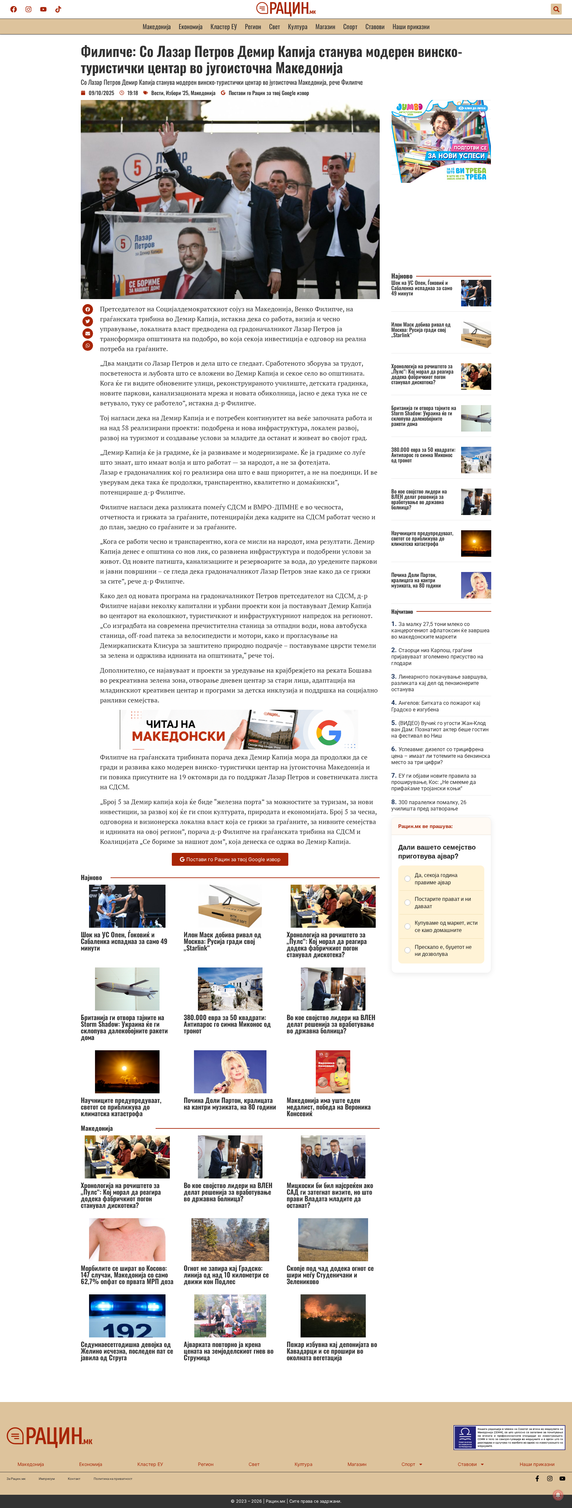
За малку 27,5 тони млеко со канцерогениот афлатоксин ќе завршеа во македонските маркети (440, 630)
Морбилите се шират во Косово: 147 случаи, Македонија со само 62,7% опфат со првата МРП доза (127, 1274)
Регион (253, 26)
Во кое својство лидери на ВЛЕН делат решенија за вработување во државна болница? (331, 1023)
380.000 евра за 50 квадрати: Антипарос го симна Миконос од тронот (227, 1023)
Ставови (375, 26)
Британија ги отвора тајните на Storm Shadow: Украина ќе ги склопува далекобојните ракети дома (124, 1027)
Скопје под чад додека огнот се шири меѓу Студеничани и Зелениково (330, 1274)
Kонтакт (74, 1479)
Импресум (47, 1479)
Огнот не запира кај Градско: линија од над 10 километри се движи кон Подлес (226, 1274)
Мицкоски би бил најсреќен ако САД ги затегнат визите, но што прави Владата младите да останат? (330, 1195)
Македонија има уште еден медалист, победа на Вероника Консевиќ (329, 1106)
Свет (274, 26)
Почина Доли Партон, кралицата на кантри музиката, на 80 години (230, 1103)
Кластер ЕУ (224, 26)
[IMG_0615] (441, 181)
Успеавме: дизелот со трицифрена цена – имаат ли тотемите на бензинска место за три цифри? (440, 755)
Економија (191, 26)
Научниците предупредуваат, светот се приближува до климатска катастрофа (121, 1106)
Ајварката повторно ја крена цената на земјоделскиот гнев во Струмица (228, 1350)
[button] (556, 9)
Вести (157, 93)
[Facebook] (13, 9)
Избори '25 (177, 93)
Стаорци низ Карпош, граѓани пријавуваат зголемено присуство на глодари (437, 656)
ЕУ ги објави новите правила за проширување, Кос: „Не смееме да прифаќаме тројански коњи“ (433, 782)
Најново (91, 877)
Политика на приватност (113, 1479)
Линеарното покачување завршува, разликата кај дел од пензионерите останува (439, 683)
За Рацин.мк (16, 1479)
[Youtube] (43, 9)
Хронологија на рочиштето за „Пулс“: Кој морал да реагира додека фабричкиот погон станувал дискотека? (327, 944)
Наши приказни (411, 26)
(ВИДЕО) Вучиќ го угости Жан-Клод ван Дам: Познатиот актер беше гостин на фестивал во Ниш (440, 729)
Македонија (157, 26)
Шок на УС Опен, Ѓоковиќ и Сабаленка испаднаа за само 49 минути (124, 941)
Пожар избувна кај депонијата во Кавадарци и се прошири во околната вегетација (332, 1350)
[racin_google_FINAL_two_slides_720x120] (239, 747)
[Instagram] (28, 9)
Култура (298, 26)
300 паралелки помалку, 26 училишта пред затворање (428, 805)
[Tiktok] (58, 9)
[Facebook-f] (537, 1479)
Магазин (325, 26)
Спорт (350, 26)
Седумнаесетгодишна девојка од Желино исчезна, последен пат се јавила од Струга (127, 1350)
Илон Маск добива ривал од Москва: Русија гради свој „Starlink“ (222, 941)
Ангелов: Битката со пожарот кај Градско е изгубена (435, 706)
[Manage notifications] (558, 1495)
